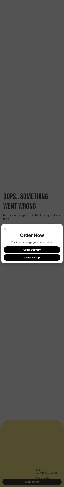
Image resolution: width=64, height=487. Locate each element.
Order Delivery (32, 249)
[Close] (5, 229)
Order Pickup (32, 257)
